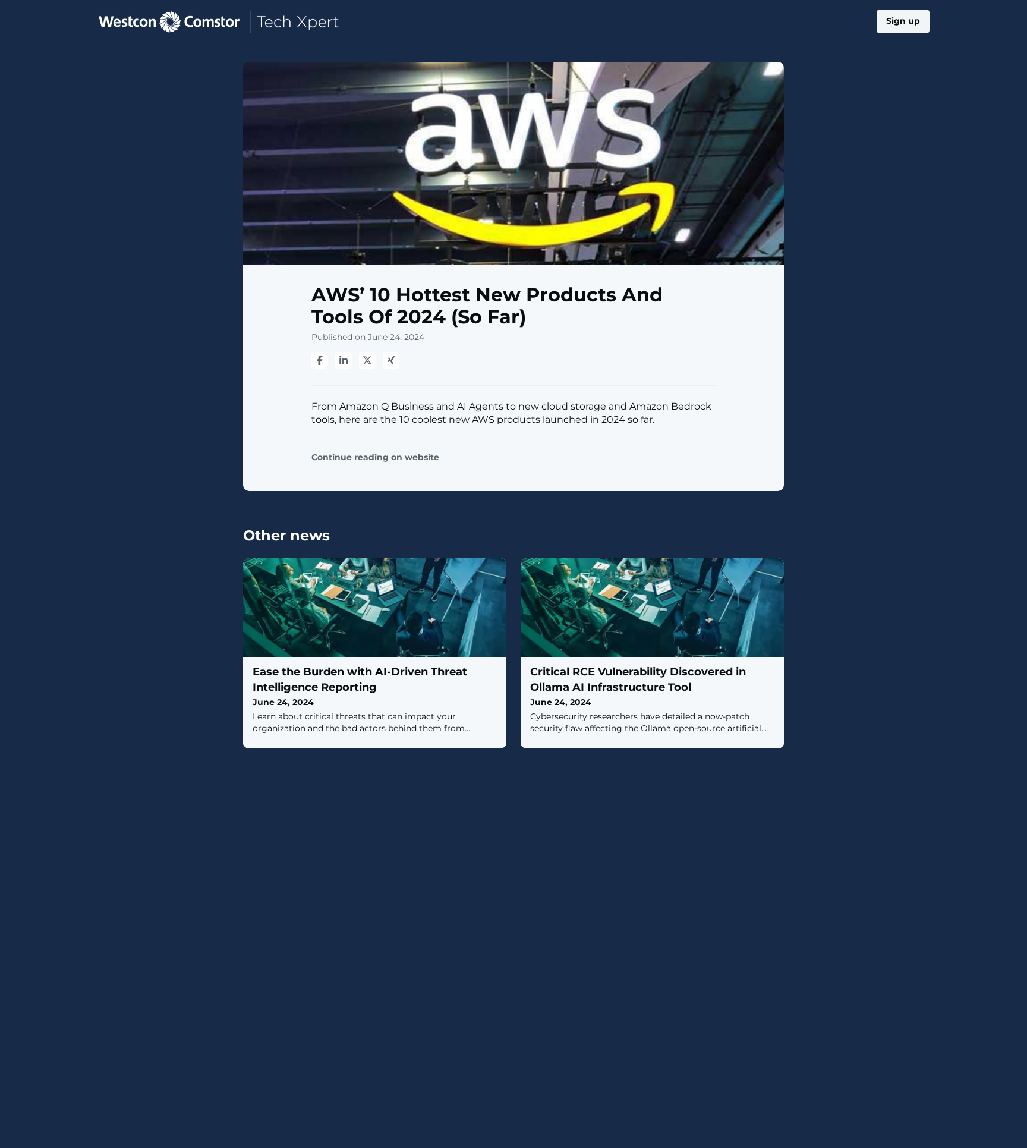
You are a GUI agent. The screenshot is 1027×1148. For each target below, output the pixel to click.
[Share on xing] (391, 360)
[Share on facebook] (319, 360)
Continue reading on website (375, 457)
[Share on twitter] (367, 360)
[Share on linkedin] (343, 360)
